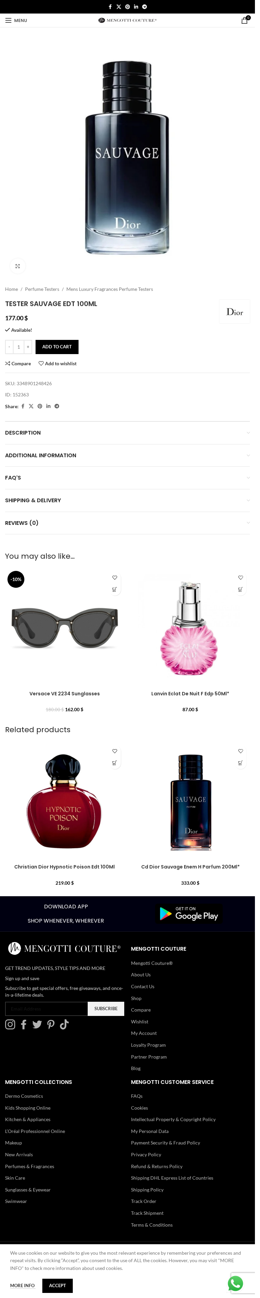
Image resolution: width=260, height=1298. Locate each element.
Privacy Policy (146, 1154)
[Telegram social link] (144, 6)
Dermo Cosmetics (24, 1096)
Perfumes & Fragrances (29, 1166)
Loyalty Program (148, 1045)
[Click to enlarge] (17, 266)
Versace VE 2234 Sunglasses (64, 693)
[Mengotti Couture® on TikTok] (66, 1027)
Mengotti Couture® (152, 963)
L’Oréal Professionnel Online (35, 1131)
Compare (141, 1010)
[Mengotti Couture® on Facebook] (25, 1027)
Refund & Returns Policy (156, 1166)
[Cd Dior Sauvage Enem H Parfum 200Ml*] (190, 801)
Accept (57, 1285)
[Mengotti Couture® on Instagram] (12, 1027)
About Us (141, 974)
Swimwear (16, 1201)
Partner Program (149, 1057)
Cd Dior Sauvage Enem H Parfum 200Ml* (190, 866)
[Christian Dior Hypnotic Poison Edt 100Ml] (64, 801)
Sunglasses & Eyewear (28, 1189)
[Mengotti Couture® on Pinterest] (52, 1027)
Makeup (13, 1142)
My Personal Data (150, 1131)
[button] (115, 590)
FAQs (137, 1096)
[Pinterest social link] (127, 6)
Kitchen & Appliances (27, 1119)
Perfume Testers (42, 289)
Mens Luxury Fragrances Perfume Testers (109, 289)
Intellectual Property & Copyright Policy (173, 1119)
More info (23, 1285)
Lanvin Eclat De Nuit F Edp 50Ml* (190, 693)
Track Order (143, 1201)
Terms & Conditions (152, 1225)
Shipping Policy (147, 1189)
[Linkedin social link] (136, 6)
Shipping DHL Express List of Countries (172, 1178)
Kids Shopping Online (27, 1108)
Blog (135, 1068)
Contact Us (142, 986)
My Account (144, 1033)
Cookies (139, 1108)
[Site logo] (127, 20)
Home (11, 289)
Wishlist (139, 1021)
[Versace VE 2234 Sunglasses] (64, 628)
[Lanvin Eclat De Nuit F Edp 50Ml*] (190, 628)
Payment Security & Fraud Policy (165, 1142)
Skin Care (15, 1178)
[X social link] (118, 6)
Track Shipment (147, 1213)
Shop (136, 998)
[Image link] (189, 913)
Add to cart (57, 346)
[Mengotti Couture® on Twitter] (39, 1027)
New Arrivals (19, 1154)
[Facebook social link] (110, 6)
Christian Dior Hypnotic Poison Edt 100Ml (64, 866)
